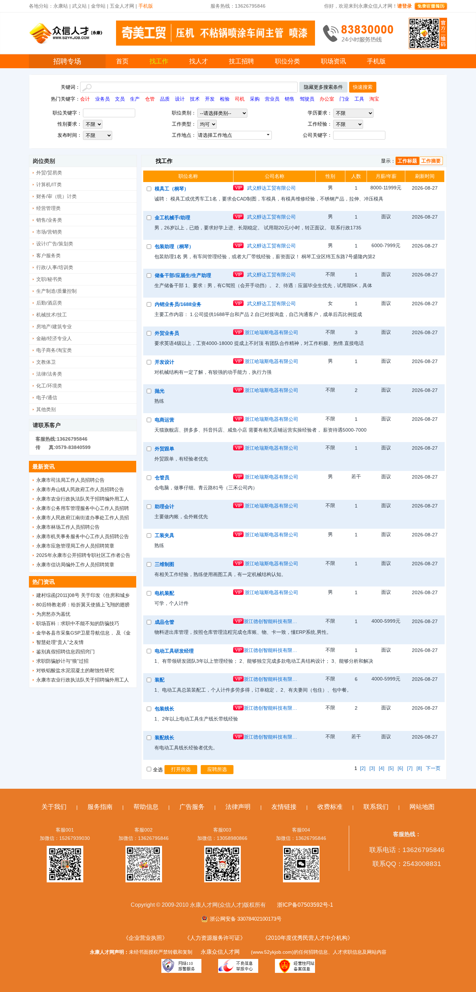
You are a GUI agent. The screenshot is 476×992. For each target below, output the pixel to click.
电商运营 (164, 420)
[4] (381, 768)
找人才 (198, 61)
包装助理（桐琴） (174, 246)
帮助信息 (146, 806)
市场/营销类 (49, 232)
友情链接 (284, 806)
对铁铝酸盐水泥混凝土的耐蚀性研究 (75, 670)
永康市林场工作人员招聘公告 (68, 527)
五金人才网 (122, 6)
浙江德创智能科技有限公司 (271, 621)
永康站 (60, 6)
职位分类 (287, 61)
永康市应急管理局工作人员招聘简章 (75, 546)
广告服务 (192, 806)
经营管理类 (48, 208)
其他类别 (46, 409)
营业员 (272, 99)
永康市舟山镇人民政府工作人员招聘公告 (80, 489)
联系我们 (376, 806)
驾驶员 (307, 99)
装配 (159, 680)
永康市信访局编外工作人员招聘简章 (75, 564)
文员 (120, 99)
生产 (135, 99)
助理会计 (164, 506)
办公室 (327, 99)
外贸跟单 (164, 448)
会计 (85, 99)
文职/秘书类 (49, 279)
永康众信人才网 (220, 952)
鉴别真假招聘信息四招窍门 (65, 651)
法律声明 (238, 806)
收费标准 (330, 806)
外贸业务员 (167, 333)
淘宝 (374, 99)
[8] (419, 768)
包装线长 (164, 708)
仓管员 (162, 477)
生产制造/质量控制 (56, 291)
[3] (372, 768)
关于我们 (54, 806)
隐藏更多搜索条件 (323, 87)
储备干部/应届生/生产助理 (183, 275)
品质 (165, 99)
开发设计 (164, 362)
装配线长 (164, 737)
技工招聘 (241, 61)
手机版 (376, 61)
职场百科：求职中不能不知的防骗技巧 (77, 623)
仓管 (150, 99)
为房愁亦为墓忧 (53, 614)
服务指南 (100, 806)
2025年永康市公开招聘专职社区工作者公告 (83, 555)
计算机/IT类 (49, 184)
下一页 (433, 768)
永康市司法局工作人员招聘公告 (70, 480)
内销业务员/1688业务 (178, 304)
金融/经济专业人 (54, 338)
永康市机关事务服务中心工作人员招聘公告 (82, 536)
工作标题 (407, 161)
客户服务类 (48, 255)
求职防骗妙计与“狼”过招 (62, 661)
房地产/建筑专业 (54, 326)
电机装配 (164, 593)
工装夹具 (164, 535)
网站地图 (422, 806)
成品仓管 (164, 622)
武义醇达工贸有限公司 (271, 188)
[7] (410, 768)
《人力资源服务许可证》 (215, 938)
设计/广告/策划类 (54, 243)
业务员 (102, 99)
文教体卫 (46, 362)
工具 (359, 99)
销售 (289, 99)
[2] (363, 768)
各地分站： (41, 6)
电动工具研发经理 (174, 651)
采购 (255, 99)
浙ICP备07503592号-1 (305, 905)
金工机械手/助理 (172, 217)
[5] (391, 768)
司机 (240, 99)
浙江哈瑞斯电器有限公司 (271, 332)
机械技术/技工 (51, 314)
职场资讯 (333, 61)
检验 (225, 99)
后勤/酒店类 (49, 303)
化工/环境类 (49, 385)
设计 (180, 99)
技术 (195, 99)
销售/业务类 (49, 220)
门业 (344, 99)
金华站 (98, 6)
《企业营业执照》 (145, 938)
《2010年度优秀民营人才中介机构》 (307, 938)
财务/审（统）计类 (56, 196)
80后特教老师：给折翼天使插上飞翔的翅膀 (83, 604)
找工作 (158, 61)
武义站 (79, 6)
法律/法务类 (49, 374)
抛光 (159, 391)
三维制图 (164, 564)
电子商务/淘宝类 (54, 350)
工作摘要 (431, 161)
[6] (400, 768)
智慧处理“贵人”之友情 (60, 642)
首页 (122, 61)
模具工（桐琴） (172, 188)
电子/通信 (46, 397)
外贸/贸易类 (49, 172)
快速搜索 (363, 87)
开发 (210, 99)
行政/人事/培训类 (54, 267)
